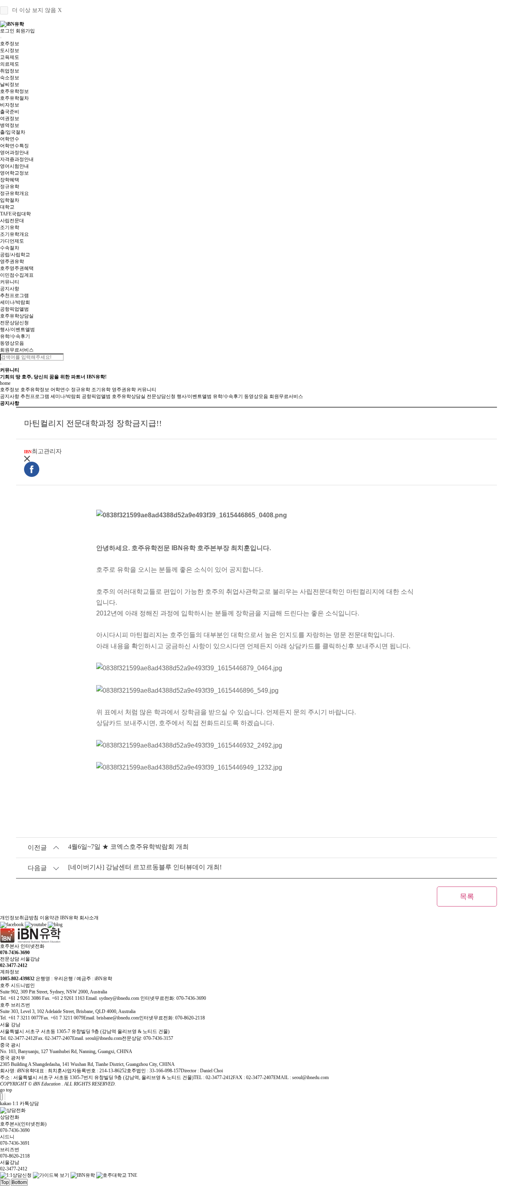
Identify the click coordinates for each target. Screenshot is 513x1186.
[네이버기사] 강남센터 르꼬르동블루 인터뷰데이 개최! (145, 867)
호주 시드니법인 (17, 985)
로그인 (7, 31)
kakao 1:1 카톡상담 (19, 1103)
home (5, 383)
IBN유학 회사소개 (79, 918)
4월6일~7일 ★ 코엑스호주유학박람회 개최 (128, 846)
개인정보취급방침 (19, 918)
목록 (467, 897)
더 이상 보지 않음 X (37, 10)
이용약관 (49, 918)
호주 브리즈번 (15, 1005)
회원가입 (25, 31)
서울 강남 (10, 1024)
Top (5, 1182)
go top (6, 1090)
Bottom (19, 1182)
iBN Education (47, 1084)
